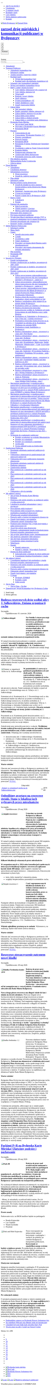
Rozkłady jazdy (11, 13)
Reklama (13, 498)
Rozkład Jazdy (15, 77)
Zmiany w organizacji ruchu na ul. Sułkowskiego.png (14, 789)
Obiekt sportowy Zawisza (25, 208)
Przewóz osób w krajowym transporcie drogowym (29, 517)
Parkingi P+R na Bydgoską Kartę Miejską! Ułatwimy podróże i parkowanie (21, 1149)
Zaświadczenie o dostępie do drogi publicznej (32, 554)
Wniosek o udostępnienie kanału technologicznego (29, 530)
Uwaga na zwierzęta (22, 193)
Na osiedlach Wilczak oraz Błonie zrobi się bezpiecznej (26, 1323)
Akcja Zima (10, 584)
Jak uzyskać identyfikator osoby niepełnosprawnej (29, 534)
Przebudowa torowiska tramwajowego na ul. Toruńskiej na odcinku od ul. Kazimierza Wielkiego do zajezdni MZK (32, 323)
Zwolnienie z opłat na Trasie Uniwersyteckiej (32, 148)
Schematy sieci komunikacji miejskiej (24, 83)
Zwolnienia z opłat (22, 239)
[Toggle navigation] (2, 2)
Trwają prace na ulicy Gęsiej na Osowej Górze (23, 1327)
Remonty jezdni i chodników (21, 224)
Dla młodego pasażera (18, 159)
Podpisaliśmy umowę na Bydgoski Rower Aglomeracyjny (27, 1320)
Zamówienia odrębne (18, 467)
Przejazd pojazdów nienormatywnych (24, 532)
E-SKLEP (14, 256)
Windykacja (14, 543)
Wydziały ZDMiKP (22, 578)
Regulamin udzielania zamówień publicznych (27, 450)
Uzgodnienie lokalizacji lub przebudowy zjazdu (28, 560)
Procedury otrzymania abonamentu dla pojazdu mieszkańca (29, 248)
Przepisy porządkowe (23, 137)
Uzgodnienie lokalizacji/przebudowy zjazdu (31, 556)
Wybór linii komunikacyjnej (25, 79)
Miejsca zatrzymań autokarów (26, 211)
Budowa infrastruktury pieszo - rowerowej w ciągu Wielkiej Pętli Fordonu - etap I (32, 380)
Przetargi (13, 452)
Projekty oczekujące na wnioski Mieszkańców (32, 437)
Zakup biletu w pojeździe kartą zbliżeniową (31, 120)
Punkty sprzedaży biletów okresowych (29, 111)
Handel (13, 545)
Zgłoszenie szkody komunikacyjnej (23, 521)
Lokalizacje (19, 200)
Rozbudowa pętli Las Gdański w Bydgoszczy (32, 306)
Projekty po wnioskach (23, 439)
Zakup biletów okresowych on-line (28, 113)
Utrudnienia (10, 8)
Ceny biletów (11, 15)
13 (7, 1348)
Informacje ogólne (17, 72)
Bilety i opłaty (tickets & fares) (21, 88)
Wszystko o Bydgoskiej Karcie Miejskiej (30, 126)
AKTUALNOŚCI (13, 6)
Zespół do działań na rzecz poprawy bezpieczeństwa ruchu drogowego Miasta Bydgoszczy (30, 187)
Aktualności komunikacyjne (20, 70)
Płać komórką (15, 252)
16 (7, 1354)
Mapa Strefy (15, 230)
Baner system (15, 198)
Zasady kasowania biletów (25, 105)
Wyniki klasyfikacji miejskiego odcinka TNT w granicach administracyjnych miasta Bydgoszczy (28, 218)
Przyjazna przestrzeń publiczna (22, 215)
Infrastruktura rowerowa (19, 172)
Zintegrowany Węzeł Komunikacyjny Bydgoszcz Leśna (27, 588)
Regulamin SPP (16, 254)
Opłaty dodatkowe (22, 241)
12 (7, 1346)
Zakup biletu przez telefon (25, 116)
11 (6, 1344)
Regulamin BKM (21, 129)
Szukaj (3, 59)
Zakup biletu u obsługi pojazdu (26, 118)
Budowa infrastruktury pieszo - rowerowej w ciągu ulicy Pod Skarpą (32, 333)
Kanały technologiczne (19, 260)
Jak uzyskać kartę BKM (24, 124)
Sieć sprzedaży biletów (23, 109)
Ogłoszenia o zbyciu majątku (21, 491)
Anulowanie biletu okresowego (27, 154)
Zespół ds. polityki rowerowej (26, 176)
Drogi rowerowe (21, 174)
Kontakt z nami (21, 580)
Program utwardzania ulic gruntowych (24, 221)
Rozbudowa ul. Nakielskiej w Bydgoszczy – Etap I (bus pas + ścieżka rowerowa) (32, 317)
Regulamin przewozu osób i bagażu (28, 157)
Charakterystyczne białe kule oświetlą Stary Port (24, 1325)
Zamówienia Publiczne (14, 448)
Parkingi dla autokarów (19, 204)
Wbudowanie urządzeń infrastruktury (24, 515)
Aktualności (10, 66)
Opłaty (13, 232)
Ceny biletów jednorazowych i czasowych (31, 90)
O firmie (13, 575)
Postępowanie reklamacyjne (25, 152)
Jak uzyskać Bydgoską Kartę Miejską (24, 496)
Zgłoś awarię (20, 582)
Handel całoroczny (22, 547)
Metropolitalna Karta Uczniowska (23, 161)
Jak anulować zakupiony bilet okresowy (25, 537)
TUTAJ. (12, 781)
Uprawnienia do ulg (22, 133)
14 (7, 1350)
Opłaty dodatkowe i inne (24, 103)
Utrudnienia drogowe (18, 170)
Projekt (18, 202)
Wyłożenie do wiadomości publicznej (24, 435)
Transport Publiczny (13, 68)
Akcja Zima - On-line (18, 586)
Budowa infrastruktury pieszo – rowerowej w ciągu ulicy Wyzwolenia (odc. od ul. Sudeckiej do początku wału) (32, 366)
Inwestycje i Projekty (13, 258)
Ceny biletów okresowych (25, 92)
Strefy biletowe (21, 98)
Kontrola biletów (21, 150)
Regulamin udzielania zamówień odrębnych (26, 463)
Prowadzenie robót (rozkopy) (21, 509)
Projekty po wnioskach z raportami (28, 442)
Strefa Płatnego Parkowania (16, 226)
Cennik (18, 237)
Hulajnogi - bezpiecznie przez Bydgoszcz (30, 191)
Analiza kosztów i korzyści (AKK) (23, 75)
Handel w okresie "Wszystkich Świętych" (31, 550)
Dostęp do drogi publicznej (20, 552)
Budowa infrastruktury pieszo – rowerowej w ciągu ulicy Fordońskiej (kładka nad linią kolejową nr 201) (32, 359)
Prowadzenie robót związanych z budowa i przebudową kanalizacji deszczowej (26, 512)
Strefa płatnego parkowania (16, 17)
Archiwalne (19, 444)
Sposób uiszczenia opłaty (24, 234)
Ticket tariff (19, 94)
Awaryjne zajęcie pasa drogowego (23, 528)
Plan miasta (14, 178)
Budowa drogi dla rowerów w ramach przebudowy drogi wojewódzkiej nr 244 (30, 298)
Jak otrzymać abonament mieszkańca (24, 539)
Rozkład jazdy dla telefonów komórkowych (31, 81)
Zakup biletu (15, 107)
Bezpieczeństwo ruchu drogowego (23, 183)
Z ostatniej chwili (12, 10)
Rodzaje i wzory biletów (24, 96)
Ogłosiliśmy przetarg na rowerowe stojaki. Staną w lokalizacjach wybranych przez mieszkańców (22, 799)
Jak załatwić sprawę (13, 493)
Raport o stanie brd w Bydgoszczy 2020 (30, 196)
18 (7, 1359)
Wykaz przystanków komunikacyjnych (25, 85)
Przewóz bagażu (21, 139)
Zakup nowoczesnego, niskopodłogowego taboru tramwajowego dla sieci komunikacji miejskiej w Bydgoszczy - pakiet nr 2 (31, 284)
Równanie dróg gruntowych (21, 213)
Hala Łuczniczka (21, 206)
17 (7, 1357)
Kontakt (9, 19)
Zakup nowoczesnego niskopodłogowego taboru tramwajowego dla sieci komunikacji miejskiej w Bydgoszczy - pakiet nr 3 (31, 277)
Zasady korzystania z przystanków (23, 519)
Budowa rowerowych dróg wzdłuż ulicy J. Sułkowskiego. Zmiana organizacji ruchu (25, 603)
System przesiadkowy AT (24, 101)
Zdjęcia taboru (15, 163)
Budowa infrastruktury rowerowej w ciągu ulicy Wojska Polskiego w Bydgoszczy (31, 371)
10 (7, 1341)
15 (7, 1352)
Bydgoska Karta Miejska (19, 122)
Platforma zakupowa (18, 465)
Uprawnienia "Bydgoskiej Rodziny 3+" (30, 135)
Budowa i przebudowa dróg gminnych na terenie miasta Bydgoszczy (30, 302)
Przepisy (13, 131)
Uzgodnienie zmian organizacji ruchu (24, 541)
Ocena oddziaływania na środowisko (29, 446)
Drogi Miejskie (11, 165)
